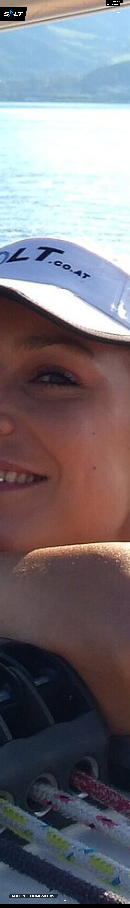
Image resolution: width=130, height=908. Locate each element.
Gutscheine (114, 4)
